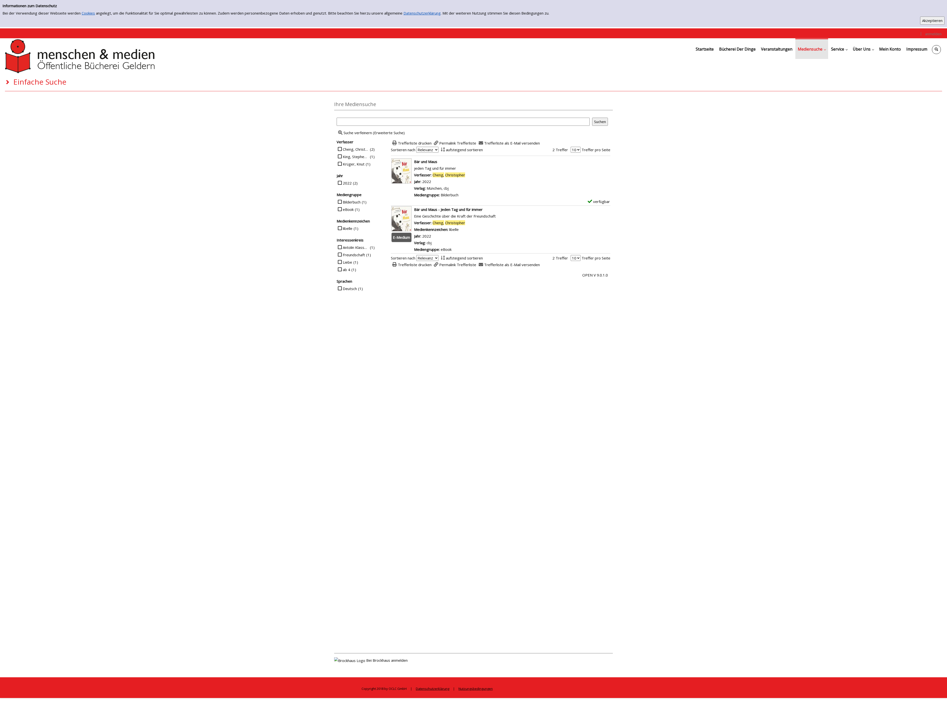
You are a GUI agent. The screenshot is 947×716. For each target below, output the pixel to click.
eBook (348, 209)
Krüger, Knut (353, 164)
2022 (347, 183)
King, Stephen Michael (356, 156)
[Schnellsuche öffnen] (936, 49)
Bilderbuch (352, 202)
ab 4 (346, 269)
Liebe (347, 262)
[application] (811, 48)
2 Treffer (560, 149)
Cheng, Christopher (356, 149)
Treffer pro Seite (596, 149)
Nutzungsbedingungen (475, 688)
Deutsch (350, 288)
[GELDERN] (80, 55)
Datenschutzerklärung (422, 13)
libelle (347, 228)
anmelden (933, 33)
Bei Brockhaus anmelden (387, 660)
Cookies (88, 13)
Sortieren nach (403, 149)
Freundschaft (354, 254)
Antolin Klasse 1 (356, 247)
